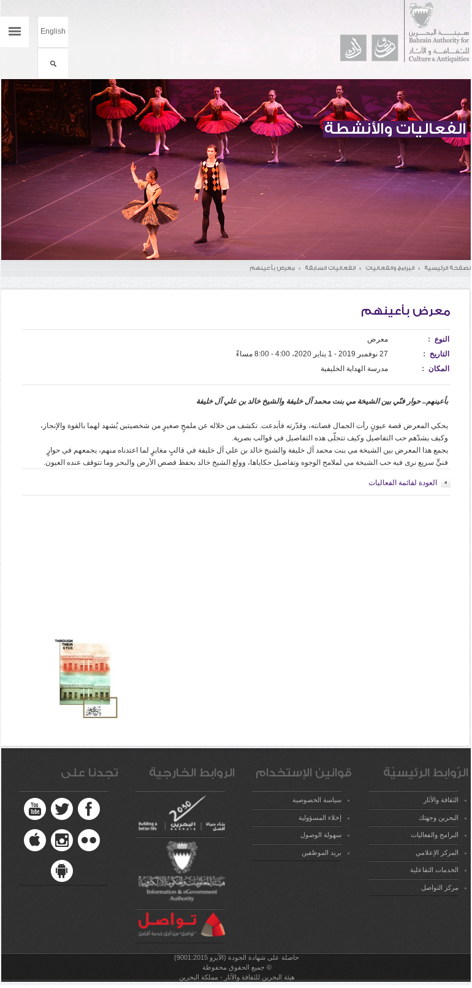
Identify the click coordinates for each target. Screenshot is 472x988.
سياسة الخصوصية (316, 799)
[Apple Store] (35, 840)
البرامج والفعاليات (389, 268)
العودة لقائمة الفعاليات (402, 482)
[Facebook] (89, 809)
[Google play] (62, 871)
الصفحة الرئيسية (448, 268)
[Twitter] (62, 809)
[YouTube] (35, 809)
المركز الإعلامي (437, 852)
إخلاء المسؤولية (320, 817)
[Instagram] (62, 840)
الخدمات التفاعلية (434, 869)
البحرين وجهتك (439, 817)
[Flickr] (89, 840)
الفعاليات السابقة (330, 268)
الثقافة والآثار (441, 799)
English (53, 31)
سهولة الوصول (320, 834)
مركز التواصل (440, 887)
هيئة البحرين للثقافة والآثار (398, 31)
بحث (53, 63)
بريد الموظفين (321, 852)
